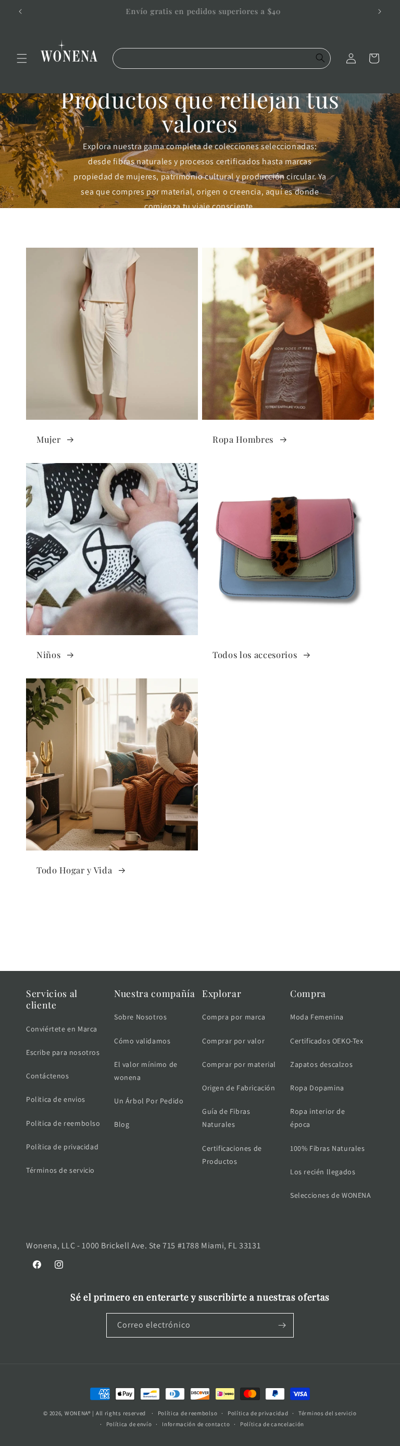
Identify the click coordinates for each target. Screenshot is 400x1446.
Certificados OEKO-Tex (327, 1041)
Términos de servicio (60, 1170)
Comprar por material (239, 1064)
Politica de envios (55, 1099)
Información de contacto (196, 1424)
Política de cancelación (272, 1424)
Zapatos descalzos (321, 1064)
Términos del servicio (327, 1413)
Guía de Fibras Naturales (226, 1118)
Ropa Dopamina (317, 1087)
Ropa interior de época (317, 1118)
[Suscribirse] (281, 1325)
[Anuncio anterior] (20, 11)
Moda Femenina (317, 1017)
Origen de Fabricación (239, 1087)
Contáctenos (47, 1075)
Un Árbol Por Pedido (148, 1100)
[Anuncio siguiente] (379, 11)
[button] (21, 58)
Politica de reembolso (63, 1123)
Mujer (49, 439)
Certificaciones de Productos (232, 1155)
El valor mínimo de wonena (146, 1071)
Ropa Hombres (244, 439)
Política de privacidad (62, 1146)
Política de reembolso (188, 1413)
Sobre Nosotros (140, 1017)
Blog (121, 1124)
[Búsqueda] (320, 58)
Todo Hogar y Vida (75, 870)
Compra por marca (234, 1017)
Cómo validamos (142, 1041)
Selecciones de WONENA (330, 1195)
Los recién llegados (322, 1171)
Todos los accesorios (256, 654)
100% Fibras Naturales (327, 1148)
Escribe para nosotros (63, 1052)
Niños (49, 654)
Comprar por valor (233, 1041)
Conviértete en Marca (61, 1029)
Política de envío (129, 1424)
